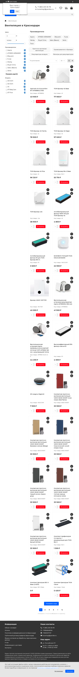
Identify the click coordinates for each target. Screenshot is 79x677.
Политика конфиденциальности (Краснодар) (20, 633)
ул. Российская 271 (49, 643)
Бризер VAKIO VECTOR (38, 300)
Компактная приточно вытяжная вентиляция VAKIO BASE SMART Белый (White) (38, 539)
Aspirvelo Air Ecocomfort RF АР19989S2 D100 (38, 89)
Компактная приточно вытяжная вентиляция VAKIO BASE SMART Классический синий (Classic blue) (62, 444)
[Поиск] (72, 14)
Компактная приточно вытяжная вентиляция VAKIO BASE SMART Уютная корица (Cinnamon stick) (62, 492)
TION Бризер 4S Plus (37, 171)
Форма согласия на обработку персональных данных (20, 639)
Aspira (10, 50)
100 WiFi (10, 81)
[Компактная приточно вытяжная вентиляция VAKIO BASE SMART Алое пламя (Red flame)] (63, 381)
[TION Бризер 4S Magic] (63, 118)
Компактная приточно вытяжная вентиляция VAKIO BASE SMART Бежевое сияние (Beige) (39, 443)
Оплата (7, 630)
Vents (9, 71)
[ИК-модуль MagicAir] (39, 381)
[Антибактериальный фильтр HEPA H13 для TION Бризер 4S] (63, 198)
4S (8, 87)
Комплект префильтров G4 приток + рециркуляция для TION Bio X (62, 539)
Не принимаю (59, 671)
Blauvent (11, 56)
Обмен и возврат (10, 628)
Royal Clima (12, 65)
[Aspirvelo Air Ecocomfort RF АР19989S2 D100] (39, 75)
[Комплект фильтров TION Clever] (63, 569)
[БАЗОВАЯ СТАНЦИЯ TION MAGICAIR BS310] (63, 243)
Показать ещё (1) (12, 74)
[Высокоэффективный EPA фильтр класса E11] (63, 331)
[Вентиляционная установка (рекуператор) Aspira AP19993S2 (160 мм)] (63, 287)
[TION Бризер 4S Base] (63, 75)
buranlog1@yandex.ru (45, 9)
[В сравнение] (47, 70)
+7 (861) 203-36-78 (44, 7)
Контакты (8, 647)
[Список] (72, 60)
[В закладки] (47, 66)
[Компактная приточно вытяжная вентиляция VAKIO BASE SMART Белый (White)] (39, 523)
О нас (7, 642)
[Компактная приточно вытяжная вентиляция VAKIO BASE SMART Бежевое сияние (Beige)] (39, 427)
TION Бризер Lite (36, 212)
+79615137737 (47, 633)
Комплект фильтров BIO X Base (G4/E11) (39, 583)
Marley (10, 62)
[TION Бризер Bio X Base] (63, 158)
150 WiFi (10, 84)
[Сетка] (69, 60)
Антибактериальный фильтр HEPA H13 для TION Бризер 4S (61, 213)
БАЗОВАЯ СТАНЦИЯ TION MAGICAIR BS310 (63, 257)
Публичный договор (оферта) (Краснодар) (19, 635)
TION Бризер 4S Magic (62, 131)
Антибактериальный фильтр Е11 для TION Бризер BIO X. (37, 258)
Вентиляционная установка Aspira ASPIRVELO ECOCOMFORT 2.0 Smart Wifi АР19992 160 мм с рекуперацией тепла (39, 348)
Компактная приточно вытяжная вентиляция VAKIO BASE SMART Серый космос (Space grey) (38, 492)
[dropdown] (6, 2)
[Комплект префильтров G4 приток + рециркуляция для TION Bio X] (63, 523)
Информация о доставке (13, 645)
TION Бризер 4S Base (61, 88)
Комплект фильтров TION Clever (63, 583)
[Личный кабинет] (72, 2)
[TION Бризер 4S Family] (39, 118)
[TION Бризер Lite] (39, 198)
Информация (11, 624)
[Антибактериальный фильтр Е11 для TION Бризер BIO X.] (39, 243)
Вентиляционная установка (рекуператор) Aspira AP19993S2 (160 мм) (63, 302)
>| (62, 610)
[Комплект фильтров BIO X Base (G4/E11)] (39, 569)
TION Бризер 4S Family (38, 131)
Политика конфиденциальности (47, 668)
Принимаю (69, 671)
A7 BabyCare (12, 89)
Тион (32, 43)
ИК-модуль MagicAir (37, 394)
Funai (9, 59)
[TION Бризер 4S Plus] (39, 158)
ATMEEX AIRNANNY (14, 53)
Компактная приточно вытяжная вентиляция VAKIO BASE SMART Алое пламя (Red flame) (63, 397)
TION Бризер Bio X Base (62, 171)
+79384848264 (47, 630)
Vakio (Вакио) (12, 68)
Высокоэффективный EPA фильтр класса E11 (63, 345)
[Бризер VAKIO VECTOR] (39, 287)
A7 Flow (10, 92)
